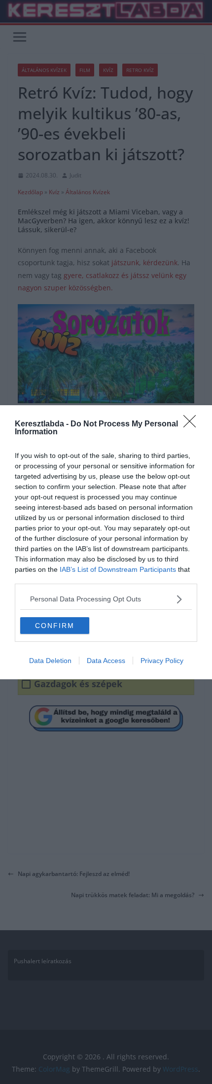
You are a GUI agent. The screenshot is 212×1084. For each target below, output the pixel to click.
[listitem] (106, 599)
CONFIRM (54, 625)
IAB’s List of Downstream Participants (118, 569)
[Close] (192, 424)
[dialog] (106, 542)
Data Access (106, 660)
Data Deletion (50, 660)
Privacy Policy (162, 660)
